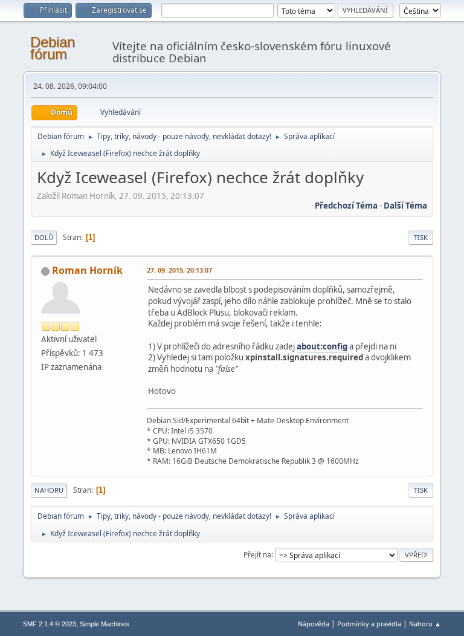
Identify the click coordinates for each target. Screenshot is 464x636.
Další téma (405, 205)
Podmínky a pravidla (369, 623)
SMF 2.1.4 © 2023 (49, 624)
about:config (322, 346)
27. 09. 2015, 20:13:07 (179, 269)
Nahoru (48, 490)
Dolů (43, 237)
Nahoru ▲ (425, 623)
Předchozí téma (346, 205)
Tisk (421, 237)
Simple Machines (104, 624)
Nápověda (313, 623)
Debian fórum (52, 48)
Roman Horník (87, 270)
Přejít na (257, 554)
